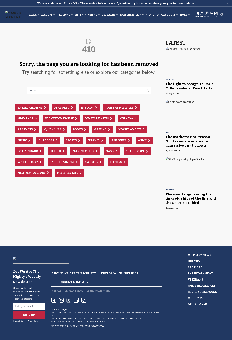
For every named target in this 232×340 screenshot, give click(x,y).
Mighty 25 (195, 298)
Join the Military (132, 14)
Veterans (108, 14)
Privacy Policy (71, 3)
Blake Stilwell (174, 151)
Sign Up (29, 315)
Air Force (170, 190)
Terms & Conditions (98, 291)
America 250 (197, 304)
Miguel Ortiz (173, 93)
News (33, 14)
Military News (199, 255)
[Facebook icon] (53, 300)
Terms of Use (18, 321)
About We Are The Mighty (73, 273)
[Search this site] (222, 14)
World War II (171, 79)
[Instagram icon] (61, 300)
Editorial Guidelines (119, 273)
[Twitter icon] (68, 300)
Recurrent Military (71, 282)
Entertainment (86, 14)
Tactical (63, 14)
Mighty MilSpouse (162, 14)
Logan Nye (173, 208)
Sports (168, 132)
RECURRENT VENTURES (65, 322)
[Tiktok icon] (83, 300)
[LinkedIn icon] (76, 300)
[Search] (148, 91)
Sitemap (56, 291)
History (47, 14)
